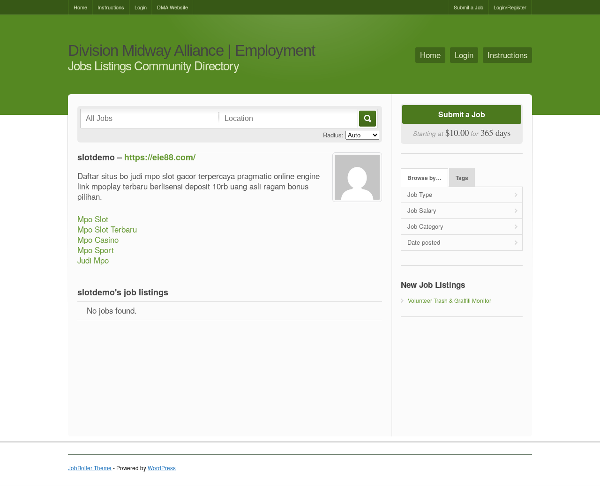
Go (366, 118)
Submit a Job (468, 7)
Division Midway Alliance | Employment (191, 51)
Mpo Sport (95, 249)
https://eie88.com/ (159, 157)
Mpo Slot (92, 219)
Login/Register (510, 7)
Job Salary (421, 210)
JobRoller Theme (90, 468)
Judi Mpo (93, 260)
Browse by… (424, 178)
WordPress (162, 468)
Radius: (333, 134)
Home (80, 7)
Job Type (419, 194)
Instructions (111, 7)
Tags (462, 178)
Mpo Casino (98, 239)
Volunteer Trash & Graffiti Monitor (449, 300)
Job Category (425, 226)
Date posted (423, 242)
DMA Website (172, 7)
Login (141, 7)
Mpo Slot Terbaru (107, 229)
